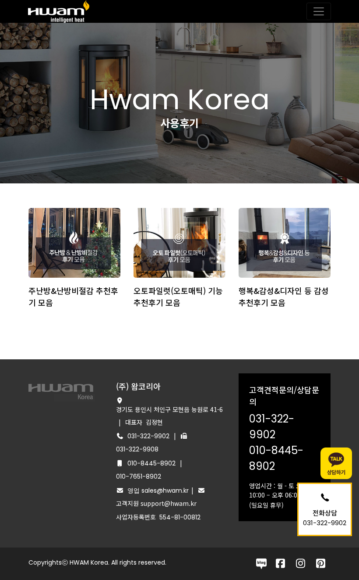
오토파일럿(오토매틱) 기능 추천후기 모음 (178, 296)
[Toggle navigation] (318, 11)
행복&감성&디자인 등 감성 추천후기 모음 (284, 296)
